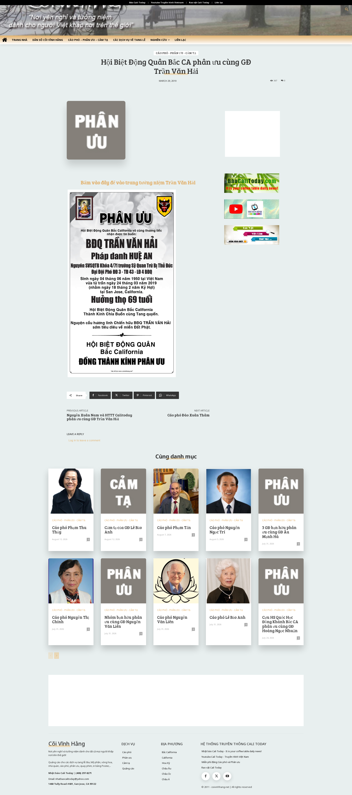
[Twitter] (216, 776)
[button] (346, 9)
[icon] (4, 39)
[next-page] (56, 655)
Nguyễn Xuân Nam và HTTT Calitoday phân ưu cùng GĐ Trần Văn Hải (99, 416)
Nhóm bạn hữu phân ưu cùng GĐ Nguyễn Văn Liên (123, 621)
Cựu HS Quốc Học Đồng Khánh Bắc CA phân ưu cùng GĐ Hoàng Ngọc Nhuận (280, 623)
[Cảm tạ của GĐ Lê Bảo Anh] (123, 491)
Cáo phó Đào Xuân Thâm (188, 414)
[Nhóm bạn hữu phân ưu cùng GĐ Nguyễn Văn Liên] (123, 580)
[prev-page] (50, 655)
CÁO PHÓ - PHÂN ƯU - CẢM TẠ (176, 53)
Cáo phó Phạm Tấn (174, 527)
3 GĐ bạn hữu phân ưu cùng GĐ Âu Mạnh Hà (279, 532)
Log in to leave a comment (84, 440)
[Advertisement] (252, 134)
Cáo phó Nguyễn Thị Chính (70, 619)
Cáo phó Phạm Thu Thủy (69, 530)
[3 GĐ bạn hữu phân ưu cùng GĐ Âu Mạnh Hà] (281, 491)
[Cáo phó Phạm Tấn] (176, 491)
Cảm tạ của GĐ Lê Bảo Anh (123, 530)
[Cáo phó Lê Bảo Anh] (228, 580)
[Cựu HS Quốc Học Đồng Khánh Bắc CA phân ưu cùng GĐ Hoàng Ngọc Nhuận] (281, 580)
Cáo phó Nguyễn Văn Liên (172, 619)
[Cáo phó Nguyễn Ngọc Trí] (228, 491)
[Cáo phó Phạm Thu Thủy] (71, 491)
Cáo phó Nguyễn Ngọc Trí (225, 530)
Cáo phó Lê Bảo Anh (227, 617)
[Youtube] (227, 776)
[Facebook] (205, 776)
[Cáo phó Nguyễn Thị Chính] (71, 580)
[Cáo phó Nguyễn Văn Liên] (176, 580)
